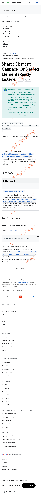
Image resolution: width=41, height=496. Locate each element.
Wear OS (5, 366)
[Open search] (26, 2)
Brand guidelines (21, 480)
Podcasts (5, 328)
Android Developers (8, 17)
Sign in (35, 2)
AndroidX (22, 97)
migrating (26, 105)
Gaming (4, 337)
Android (4, 308)
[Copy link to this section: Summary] (15, 173)
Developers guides (8, 417)
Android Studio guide (9, 414)
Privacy (4, 350)
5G (3, 354)
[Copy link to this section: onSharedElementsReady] (28, 226)
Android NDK (6, 427)
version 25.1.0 (12, 53)
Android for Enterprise (9, 311)
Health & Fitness (7, 343)
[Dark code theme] (38, 236)
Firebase (4, 466)
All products (6, 473)
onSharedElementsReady (13, 191)
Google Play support (8, 443)
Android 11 (5, 405)
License (11, 480)
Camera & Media (7, 347)
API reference (9, 10)
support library (13, 92)
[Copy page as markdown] (26, 79)
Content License (23, 282)
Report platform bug (8, 436)
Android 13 (5, 398)
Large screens (6, 362)
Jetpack (11, 100)
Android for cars (7, 372)
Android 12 (5, 401)
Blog (3, 325)
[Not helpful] (18, 21)
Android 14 (5, 395)
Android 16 (5, 388)
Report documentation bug (11, 439)
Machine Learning (8, 340)
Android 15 (5, 391)
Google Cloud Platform (9, 469)
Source (4, 318)
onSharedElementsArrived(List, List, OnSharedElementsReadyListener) (20, 200)
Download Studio (7, 424)
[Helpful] (15, 21)
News (3, 321)
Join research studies (9, 446)
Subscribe (28, 485)
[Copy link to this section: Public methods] (22, 218)
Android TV (5, 376)
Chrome (4, 463)
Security (4, 314)
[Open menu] (3, 2)
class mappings (24, 115)
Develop (19, 17)
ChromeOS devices (8, 369)
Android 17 (5, 385)
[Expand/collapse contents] (14, 26)
